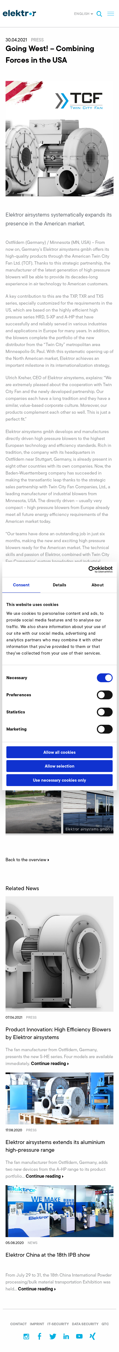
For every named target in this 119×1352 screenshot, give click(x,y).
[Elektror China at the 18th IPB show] (59, 1210)
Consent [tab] (21, 585)
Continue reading (48, 1063)
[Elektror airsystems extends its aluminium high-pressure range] (59, 1098)
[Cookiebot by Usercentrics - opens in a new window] (88, 569)
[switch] (105, 695)
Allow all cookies (59, 752)
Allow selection (59, 766)
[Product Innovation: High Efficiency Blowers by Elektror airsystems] (59, 953)
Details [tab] (59, 585)
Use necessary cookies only (59, 780)
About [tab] (98, 585)
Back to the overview (26, 859)
